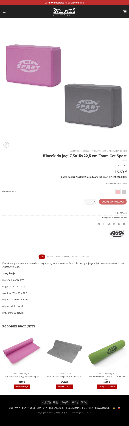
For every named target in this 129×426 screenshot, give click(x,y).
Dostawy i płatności (22, 407)
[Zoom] (6, 145)
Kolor (4, 191)
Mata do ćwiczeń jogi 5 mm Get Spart (22, 376)
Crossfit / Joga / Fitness (94, 151)
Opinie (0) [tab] (85, 257)
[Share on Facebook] (103, 224)
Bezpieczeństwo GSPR (116, 183)
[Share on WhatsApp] (98, 224)
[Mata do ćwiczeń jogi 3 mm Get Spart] (64, 351)
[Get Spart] (117, 234)
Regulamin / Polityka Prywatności (88, 407)
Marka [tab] (75, 257)
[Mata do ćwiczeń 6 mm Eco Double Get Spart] (107, 351)
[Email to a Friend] (114, 224)
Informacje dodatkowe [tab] (58, 257)
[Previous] (2, 363)
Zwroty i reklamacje (50, 407)
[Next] (126, 363)
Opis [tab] (42, 257)
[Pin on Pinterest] (119, 224)
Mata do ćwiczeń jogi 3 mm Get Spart (64, 376)
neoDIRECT (87, 413)
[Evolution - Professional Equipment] (64, 11)
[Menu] (4, 11)
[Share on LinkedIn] (124, 224)
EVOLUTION (75, 151)
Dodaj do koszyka (113, 201)
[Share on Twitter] (109, 224)
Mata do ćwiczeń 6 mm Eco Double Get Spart (107, 377)
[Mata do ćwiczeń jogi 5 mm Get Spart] (22, 351)
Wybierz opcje (22, 386)
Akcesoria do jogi (118, 151)
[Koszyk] (125, 11)
